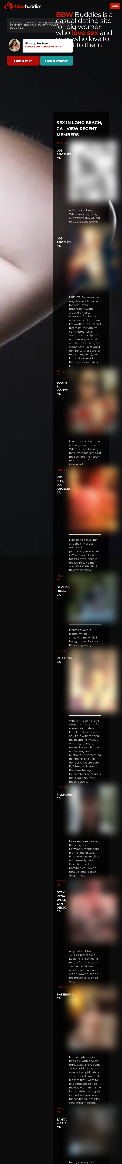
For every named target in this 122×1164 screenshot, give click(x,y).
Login (115, 5)
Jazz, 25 (62, 143)
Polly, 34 (62, 987)
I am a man (23, 61)
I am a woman (56, 61)
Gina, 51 (62, 650)
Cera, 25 (62, 469)
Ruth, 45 (62, 787)
